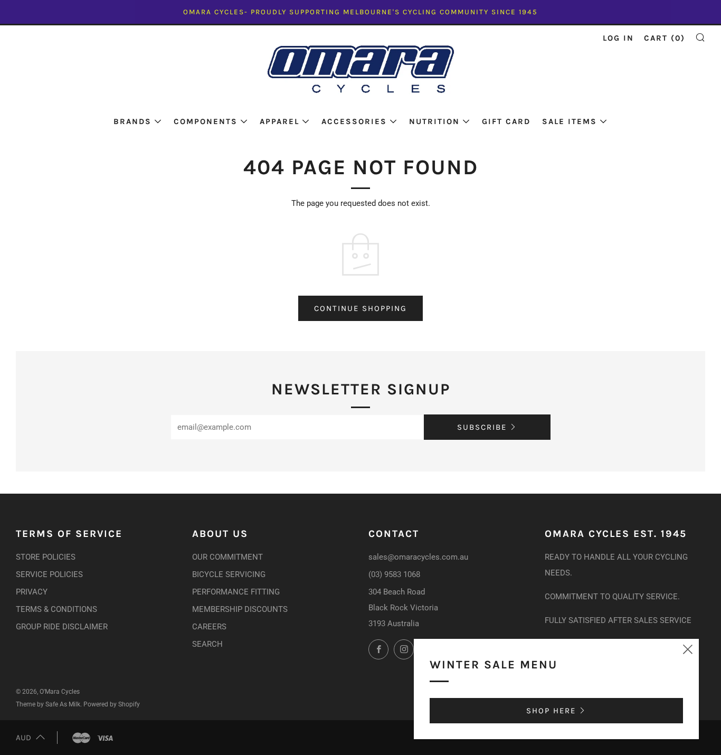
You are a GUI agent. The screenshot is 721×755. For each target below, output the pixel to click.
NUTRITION (434, 121)
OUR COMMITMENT (227, 557)
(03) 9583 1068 (394, 574)
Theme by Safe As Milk (48, 704)
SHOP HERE (551, 710)
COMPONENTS (206, 121)
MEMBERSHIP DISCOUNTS (240, 609)
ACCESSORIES (354, 121)
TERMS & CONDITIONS (56, 609)
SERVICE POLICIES (49, 574)
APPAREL (279, 121)
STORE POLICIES (45, 557)
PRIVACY (32, 592)
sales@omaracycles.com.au (418, 557)
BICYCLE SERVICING (228, 574)
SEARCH (207, 644)
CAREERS (209, 626)
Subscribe (482, 427)
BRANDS (132, 121)
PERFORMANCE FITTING (236, 592)
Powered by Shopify (111, 704)
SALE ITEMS (569, 121)
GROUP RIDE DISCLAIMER (62, 626)
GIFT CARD (506, 121)
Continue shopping (360, 308)
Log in (618, 38)
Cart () (664, 38)
